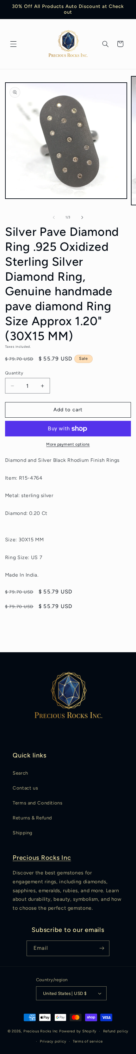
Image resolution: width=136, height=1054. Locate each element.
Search (20, 773)
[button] (13, 44)
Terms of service (88, 1041)
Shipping (23, 833)
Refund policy (116, 1031)
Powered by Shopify (77, 1031)
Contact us (25, 788)
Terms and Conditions (38, 803)
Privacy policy (53, 1041)
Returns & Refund (32, 818)
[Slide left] (54, 217)
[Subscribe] (102, 948)
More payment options (68, 444)
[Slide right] (82, 217)
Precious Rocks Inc (42, 857)
